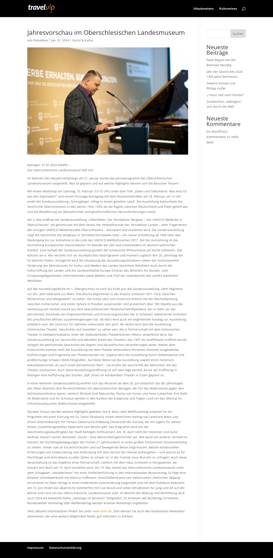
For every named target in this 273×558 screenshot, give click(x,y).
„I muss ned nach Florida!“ (225, 95)
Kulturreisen (228, 8)
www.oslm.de (102, 511)
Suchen (238, 34)
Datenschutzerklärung (65, 548)
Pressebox (40, 40)
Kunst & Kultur (83, 40)
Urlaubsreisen (203, 8)
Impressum (35, 548)
